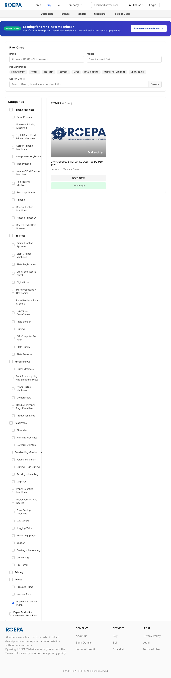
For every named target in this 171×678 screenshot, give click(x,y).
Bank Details (84, 642)
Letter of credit (85, 649)
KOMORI (63, 72)
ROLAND (48, 72)
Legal (146, 642)
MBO (76, 72)
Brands (65, 13)
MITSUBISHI (137, 72)
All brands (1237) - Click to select (30, 59)
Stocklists (100, 13)
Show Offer (78, 177)
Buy (48, 5)
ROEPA (82, 671)
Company (72, 5)
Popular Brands (17, 66)
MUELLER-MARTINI (114, 72)
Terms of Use (151, 649)
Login (152, 5)
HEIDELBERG (18, 72)
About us (81, 636)
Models (82, 13)
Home (37, 5)
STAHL (34, 72)
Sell (59, 5)
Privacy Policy (152, 636)
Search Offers (17, 78)
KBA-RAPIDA (91, 72)
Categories (47, 13)
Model (90, 53)
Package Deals (122, 13)
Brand (12, 53)
